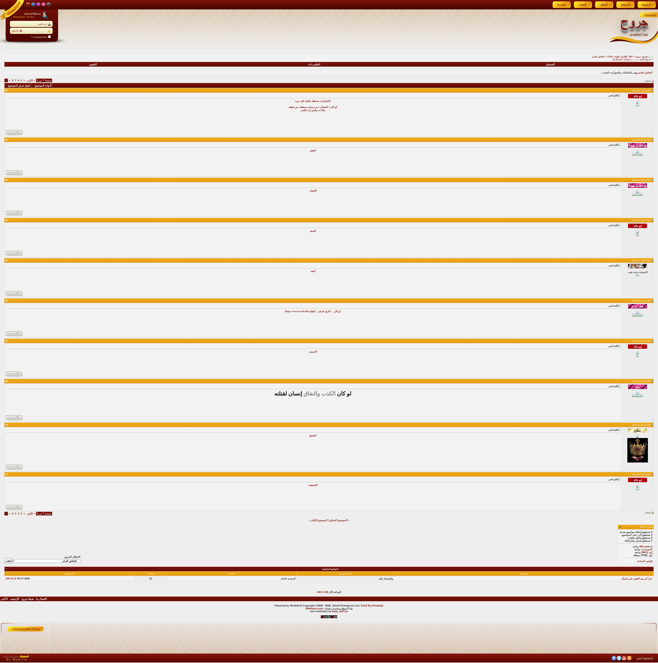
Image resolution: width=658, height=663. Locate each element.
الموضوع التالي (319, 520)
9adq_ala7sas (340, 611)
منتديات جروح (642, 56)
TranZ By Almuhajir (372, 605)
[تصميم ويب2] (31, 661)
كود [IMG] (647, 552)
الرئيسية (646, 4)
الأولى (31, 80)
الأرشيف (14, 599)
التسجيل (625, 4)
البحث (583, 4)
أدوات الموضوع (43, 85)
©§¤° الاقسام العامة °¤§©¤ (620, 56)
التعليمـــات (314, 64)
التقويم (93, 64)
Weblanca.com (314, 608)
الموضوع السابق (338, 520)
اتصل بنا (561, 4)
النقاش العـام (598, 56)
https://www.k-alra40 (296, 311)
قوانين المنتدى (645, 561)
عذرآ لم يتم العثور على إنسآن (637, 578)
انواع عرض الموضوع (19, 85)
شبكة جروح (27, 599)
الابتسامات (647, 549)
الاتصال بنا (41, 599)
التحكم (604, 4)
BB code (644, 546)
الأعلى (4, 599)
